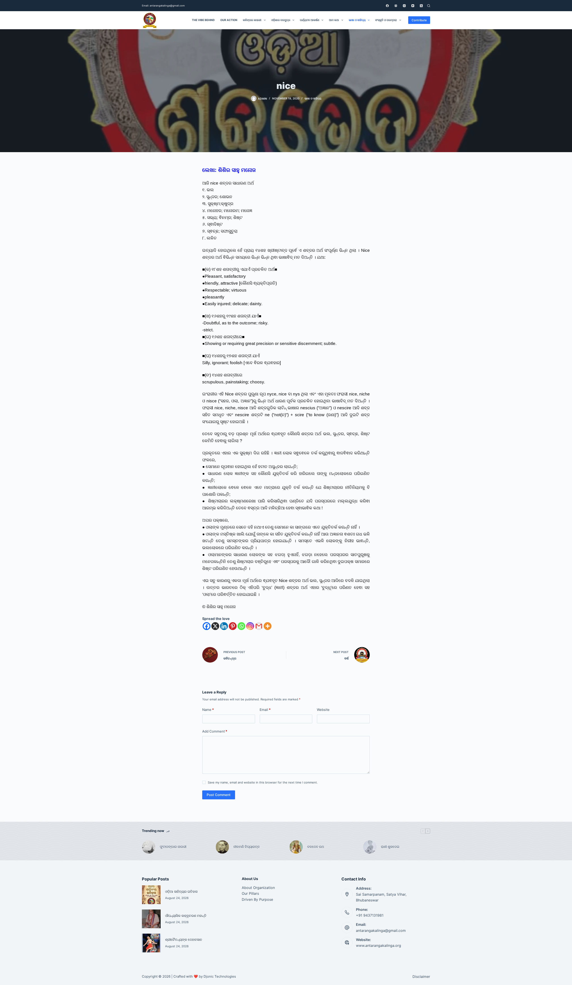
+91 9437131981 (369, 915)
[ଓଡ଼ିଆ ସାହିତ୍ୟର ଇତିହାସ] (151, 894)
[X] (215, 626)
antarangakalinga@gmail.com (381, 930)
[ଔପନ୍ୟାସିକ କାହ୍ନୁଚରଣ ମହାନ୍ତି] (151, 918)
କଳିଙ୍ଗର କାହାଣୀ (252, 20)
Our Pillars (250, 893)
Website (323, 710)
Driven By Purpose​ (257, 899)
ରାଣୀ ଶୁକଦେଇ (390, 846)
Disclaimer (421, 976)
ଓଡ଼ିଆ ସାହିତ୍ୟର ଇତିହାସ (181, 891)
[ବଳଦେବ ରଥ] (296, 847)
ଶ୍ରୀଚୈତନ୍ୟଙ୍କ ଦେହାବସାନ (183, 939)
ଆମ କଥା (334, 20)
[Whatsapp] (241, 626)
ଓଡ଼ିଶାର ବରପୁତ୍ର (280, 20)
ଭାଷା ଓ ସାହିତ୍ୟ (357, 20)
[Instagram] (404, 5)
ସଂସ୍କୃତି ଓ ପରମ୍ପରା (386, 20)
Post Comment (219, 795)
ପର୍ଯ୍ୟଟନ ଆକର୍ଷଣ (309, 20)
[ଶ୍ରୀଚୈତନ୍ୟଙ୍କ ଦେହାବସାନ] (151, 943)
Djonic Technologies (220, 976)
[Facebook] (387, 5)
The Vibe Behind (203, 20)
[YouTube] (412, 5)
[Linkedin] (224, 626)
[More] (267, 626)
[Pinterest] (233, 626)
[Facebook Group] (395, 5)
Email (265, 710)
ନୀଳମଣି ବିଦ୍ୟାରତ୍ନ (246, 846)
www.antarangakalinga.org (378, 945)
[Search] (428, 5)
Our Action (228, 20)
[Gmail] (259, 626)
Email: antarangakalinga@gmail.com (163, 5)
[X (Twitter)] (421, 5)
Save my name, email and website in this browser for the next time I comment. (263, 782)
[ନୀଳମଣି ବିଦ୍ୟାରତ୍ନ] (222, 847)
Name (208, 710)
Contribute (419, 20)
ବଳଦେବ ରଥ (315, 846)
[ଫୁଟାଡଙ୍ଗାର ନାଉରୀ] (148, 847)
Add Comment (214, 731)
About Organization (258, 887)
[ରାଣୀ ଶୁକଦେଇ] (369, 847)
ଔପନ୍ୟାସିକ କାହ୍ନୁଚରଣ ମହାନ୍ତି (185, 916)
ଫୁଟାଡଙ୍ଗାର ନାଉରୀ (173, 846)
